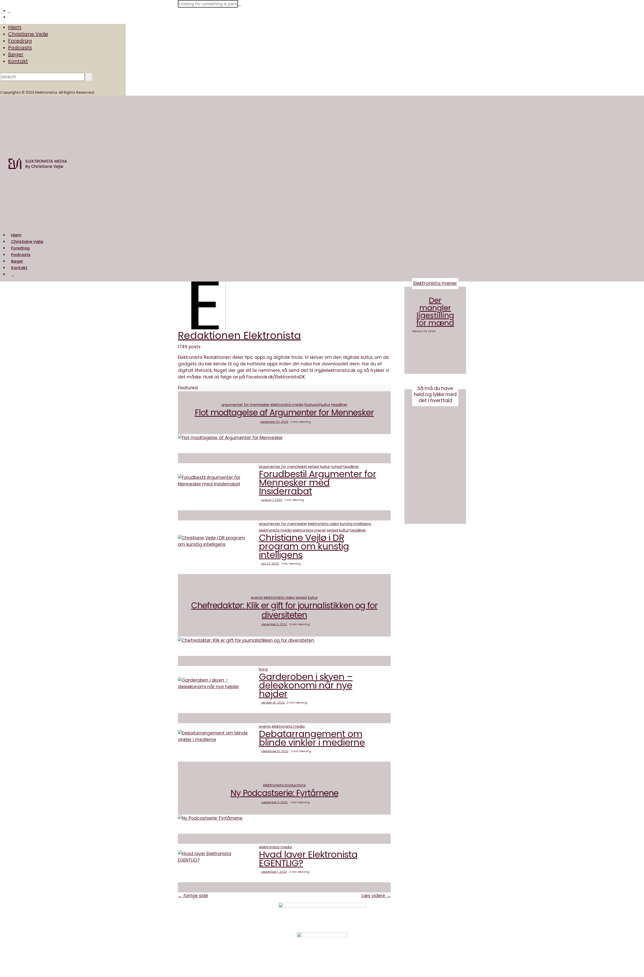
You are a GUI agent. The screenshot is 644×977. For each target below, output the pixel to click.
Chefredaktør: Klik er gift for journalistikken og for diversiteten (284, 610)
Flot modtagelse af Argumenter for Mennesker (284, 412)
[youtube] (9, 17)
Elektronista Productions (284, 785)
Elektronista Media (286, 404)
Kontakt (18, 61)
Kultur (325, 404)
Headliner (339, 404)
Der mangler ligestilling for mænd (435, 311)
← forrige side (193, 896)
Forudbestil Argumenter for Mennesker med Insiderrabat (317, 483)
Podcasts (20, 47)
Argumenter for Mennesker (245, 404)
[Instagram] (388, 911)
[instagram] (9, 10)
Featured (312, 404)
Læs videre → (376, 896)
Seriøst (313, 466)
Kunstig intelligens (355, 523)
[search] (12, 274)
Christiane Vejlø (28, 34)
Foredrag (20, 40)
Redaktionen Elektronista (239, 335)
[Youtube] (388, 917)
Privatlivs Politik (237, 914)
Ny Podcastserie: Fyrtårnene (284, 793)
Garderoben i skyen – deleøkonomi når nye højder (306, 685)
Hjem (14, 27)
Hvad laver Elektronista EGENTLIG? (308, 858)
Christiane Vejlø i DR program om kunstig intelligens (304, 546)
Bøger (15, 54)
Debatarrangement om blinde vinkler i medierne (312, 738)
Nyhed (336, 466)
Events (257, 597)
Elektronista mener (309, 530)
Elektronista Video (323, 523)
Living (263, 669)
